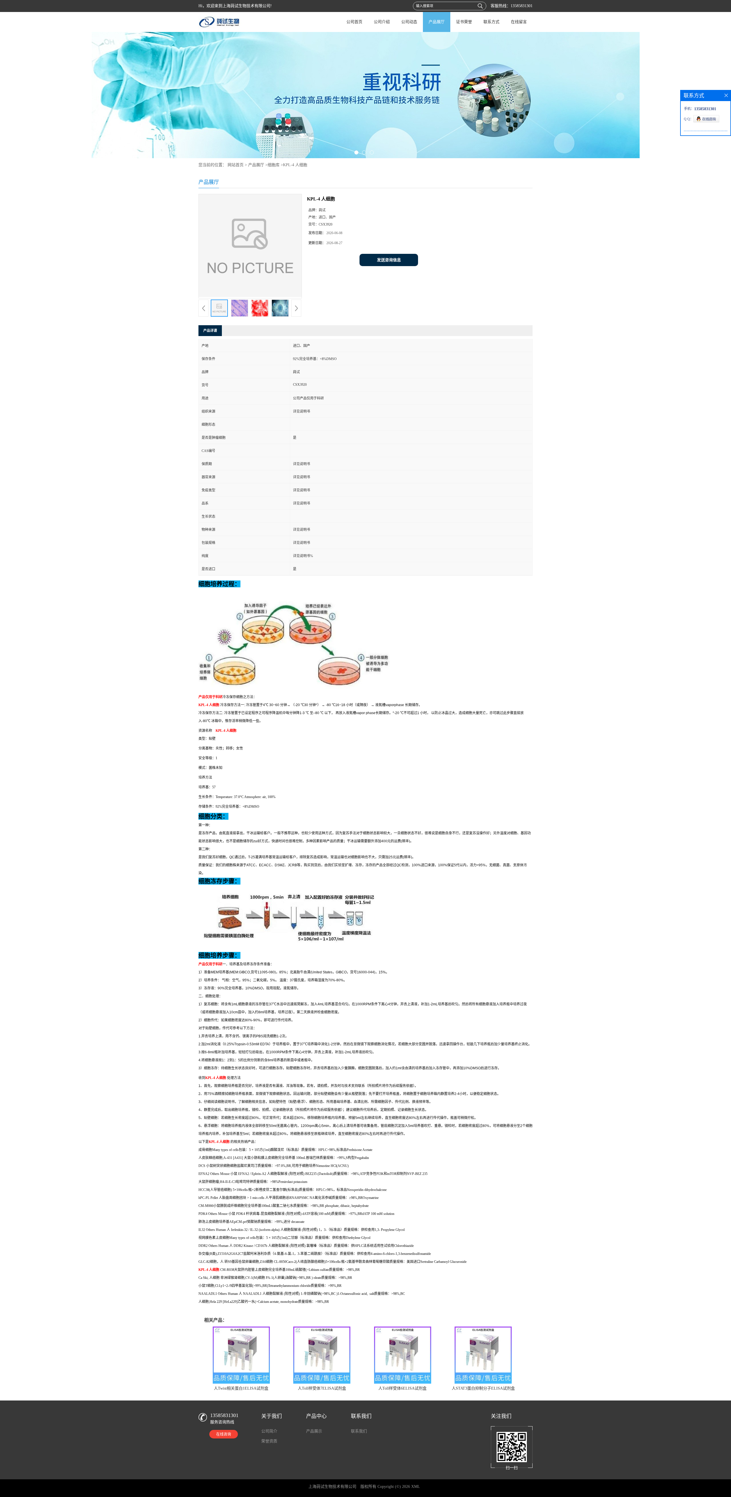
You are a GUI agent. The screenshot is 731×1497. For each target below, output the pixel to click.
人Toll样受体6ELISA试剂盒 (402, 1388)
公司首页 (354, 22)
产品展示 (314, 1431)
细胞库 (274, 165)
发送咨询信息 (389, 260)
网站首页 (236, 165)
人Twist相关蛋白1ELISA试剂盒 (241, 1388)
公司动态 (409, 22)
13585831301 (522, 6)
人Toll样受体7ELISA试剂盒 (322, 1388)
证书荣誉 (464, 22)
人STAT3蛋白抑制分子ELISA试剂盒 (483, 1388)
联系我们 (359, 1431)
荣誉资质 (269, 1441)
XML (415, 1486)
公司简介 (269, 1431)
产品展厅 (437, 22)
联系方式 (491, 22)
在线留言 (519, 22)
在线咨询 (223, 1434)
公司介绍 (382, 22)
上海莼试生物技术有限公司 (332, 1486)
